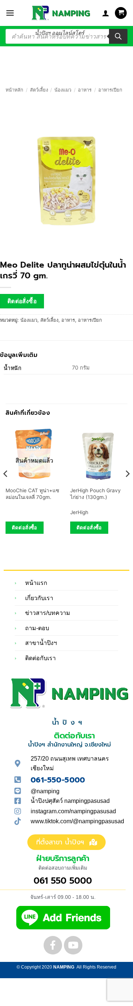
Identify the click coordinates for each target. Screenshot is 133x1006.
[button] (10, 13)
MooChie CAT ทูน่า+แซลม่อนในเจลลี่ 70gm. (32, 493)
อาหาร (85, 90)
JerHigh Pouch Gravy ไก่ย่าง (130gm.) (95, 493)
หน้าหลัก (14, 90)
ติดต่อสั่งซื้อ (22, 301)
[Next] (127, 488)
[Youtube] (73, 945)
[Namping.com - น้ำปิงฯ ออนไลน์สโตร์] (59, 13)
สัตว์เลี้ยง (39, 90)
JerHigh (79, 512)
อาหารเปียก (110, 90)
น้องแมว (62, 90)
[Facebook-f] (53, 945)
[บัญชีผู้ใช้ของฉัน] (105, 13)
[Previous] (5, 488)
